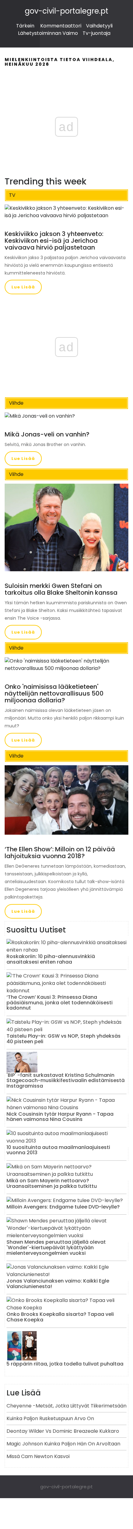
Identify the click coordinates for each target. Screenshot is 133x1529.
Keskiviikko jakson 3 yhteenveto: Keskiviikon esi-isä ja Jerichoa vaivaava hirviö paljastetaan (54, 240)
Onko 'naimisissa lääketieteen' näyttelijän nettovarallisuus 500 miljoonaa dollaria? (54, 693)
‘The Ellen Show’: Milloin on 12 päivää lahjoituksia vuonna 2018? (60, 852)
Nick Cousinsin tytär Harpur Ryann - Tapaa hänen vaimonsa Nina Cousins (60, 1116)
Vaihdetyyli (99, 25)
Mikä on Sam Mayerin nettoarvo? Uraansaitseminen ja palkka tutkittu (51, 1183)
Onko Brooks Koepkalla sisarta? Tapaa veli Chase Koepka (60, 1317)
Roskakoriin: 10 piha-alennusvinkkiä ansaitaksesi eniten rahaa (50, 959)
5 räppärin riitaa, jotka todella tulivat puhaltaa (64, 1363)
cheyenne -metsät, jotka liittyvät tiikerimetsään (66, 1405)
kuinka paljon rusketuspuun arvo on (50, 1418)
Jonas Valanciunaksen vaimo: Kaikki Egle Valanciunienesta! (57, 1283)
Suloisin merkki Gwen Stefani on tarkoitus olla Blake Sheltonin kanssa (61, 589)
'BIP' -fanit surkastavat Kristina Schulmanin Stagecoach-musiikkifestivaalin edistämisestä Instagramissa (65, 1080)
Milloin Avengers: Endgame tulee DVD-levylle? (63, 1206)
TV (12, 195)
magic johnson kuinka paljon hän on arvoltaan (63, 1443)
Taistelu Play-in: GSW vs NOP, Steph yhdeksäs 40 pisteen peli (63, 1038)
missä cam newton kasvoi (38, 1456)
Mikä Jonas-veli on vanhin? (47, 434)
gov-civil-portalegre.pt (66, 11)
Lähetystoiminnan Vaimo (48, 33)
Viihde (16, 403)
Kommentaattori (60, 25)
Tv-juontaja (96, 33)
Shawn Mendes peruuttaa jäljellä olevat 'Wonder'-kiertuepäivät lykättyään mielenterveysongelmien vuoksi (56, 1247)
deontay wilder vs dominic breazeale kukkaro (62, 1431)
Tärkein (25, 25)
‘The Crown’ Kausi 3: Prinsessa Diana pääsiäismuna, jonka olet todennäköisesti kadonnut (59, 1002)
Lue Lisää (23, 287)
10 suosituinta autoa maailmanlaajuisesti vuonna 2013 (58, 1150)
